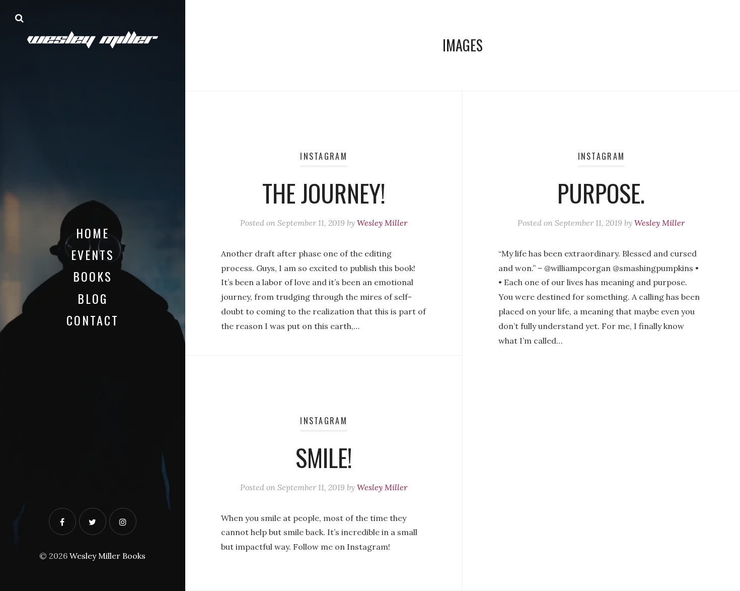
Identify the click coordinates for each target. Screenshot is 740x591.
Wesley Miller (382, 223)
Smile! (323, 457)
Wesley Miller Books (107, 556)
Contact (92, 320)
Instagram (323, 156)
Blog (93, 298)
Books (92, 276)
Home (92, 233)
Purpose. (601, 193)
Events (92, 254)
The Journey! (324, 193)
